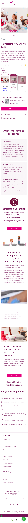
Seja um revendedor (8, 463)
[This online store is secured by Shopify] (14, 521)
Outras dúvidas (7, 486)
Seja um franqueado (8, 459)
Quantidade (4, 72)
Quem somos (6, 439)
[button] (3, 3)
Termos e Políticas (7, 466)
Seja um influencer (7, 453)
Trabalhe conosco (7, 456)
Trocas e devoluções (8, 482)
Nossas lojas (6, 443)
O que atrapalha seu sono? (10, 446)
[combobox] (14, 515)
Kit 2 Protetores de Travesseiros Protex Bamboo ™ (18, 100)
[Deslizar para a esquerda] (10, 35)
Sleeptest (5, 479)
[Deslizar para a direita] (17, 35)
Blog (4, 449)
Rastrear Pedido (7, 476)
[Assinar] (23, 498)
